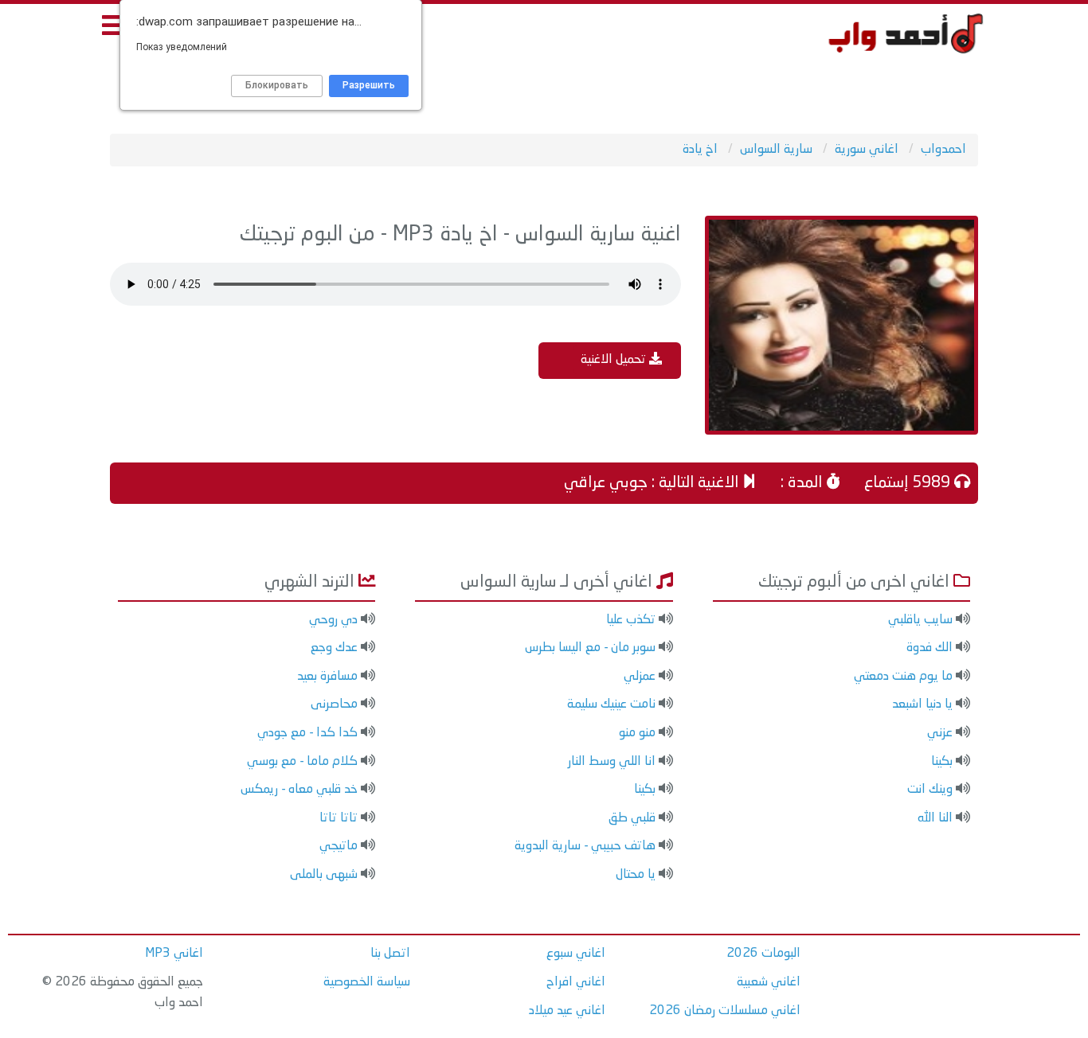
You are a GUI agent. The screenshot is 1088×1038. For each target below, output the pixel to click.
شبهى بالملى (324, 874)
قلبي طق (632, 818)
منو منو (637, 733)
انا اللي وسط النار (612, 761)
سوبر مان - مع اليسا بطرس (590, 648)
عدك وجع (334, 648)
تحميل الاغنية (615, 359)
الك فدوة (929, 648)
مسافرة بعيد (327, 676)
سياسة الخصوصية (366, 982)
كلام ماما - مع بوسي (302, 761)
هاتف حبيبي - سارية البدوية (585, 846)
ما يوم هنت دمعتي (903, 676)
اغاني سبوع (575, 953)
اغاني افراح (575, 982)
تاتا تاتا (338, 818)
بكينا (942, 761)
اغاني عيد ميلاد (567, 1011)
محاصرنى (334, 704)
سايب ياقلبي (920, 620)
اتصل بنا (390, 953)
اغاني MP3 (174, 953)
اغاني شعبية (768, 982)
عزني (940, 733)
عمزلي (640, 676)
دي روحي (333, 620)
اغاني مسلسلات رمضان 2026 (724, 1011)
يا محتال (636, 874)
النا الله (935, 818)
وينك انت (930, 789)
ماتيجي (338, 846)
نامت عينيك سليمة (611, 704)
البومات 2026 (763, 953)
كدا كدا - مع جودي (307, 733)
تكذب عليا (631, 620)
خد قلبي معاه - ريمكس (299, 789)
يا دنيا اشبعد (922, 704)
